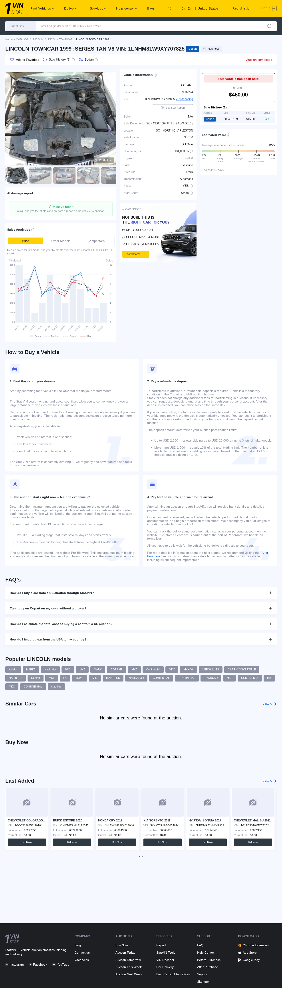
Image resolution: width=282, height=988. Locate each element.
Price (25, 241)
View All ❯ (269, 703)
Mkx (94, 678)
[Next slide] (110, 115)
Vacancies (82, 960)
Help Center (205, 952)
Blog (150, 8)
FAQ (200, 945)
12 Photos (105, 160)
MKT (51, 678)
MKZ (82, 669)
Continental (153, 669)
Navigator (50, 669)
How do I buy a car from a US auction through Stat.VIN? (52, 593)
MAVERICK (113, 678)
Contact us (82, 952)
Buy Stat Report (175, 107)
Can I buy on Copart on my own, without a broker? (48, 608)
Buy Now (121, 945)
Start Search (133, 254)
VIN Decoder (165, 960)
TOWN (79, 678)
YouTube (63, 964)
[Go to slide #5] (112, 175)
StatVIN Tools (165, 952)
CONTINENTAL (33, 686)
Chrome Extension (256, 945)
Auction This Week (128, 967)
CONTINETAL (187, 678)
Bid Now (27, 842)
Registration (242, 8)
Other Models (60, 241)
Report (161, 945)
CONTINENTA (249, 678)
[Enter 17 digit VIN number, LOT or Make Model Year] (269, 26)
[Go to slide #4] (88, 175)
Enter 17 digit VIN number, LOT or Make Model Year (70, 26)
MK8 (229, 678)
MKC (12, 686)
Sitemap (203, 981)
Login (266, 8)
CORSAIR (117, 669)
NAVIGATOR (136, 678)
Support (202, 974)
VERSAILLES (211, 669)
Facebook (40, 964)
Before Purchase (209, 960)
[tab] (139, 856)
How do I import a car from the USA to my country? (48, 639)
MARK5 (31, 669)
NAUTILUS (15, 678)
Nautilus (56, 686)
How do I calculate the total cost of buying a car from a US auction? (61, 624)
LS (65, 678)
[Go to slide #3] (64, 175)
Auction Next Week (128, 974)
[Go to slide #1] (16, 175)
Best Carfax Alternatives (173, 974)
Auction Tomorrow (128, 960)
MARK (98, 669)
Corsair (35, 678)
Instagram (17, 964)
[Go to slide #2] (40, 175)
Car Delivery (165, 967)
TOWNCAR (211, 678)
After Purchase (207, 967)
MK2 (68, 669)
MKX (172, 669)
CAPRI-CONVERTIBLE (242, 669)
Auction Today (125, 952)
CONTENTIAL (161, 678)
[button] (20, 26)
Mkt (269, 678)
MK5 (134, 669)
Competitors (96, 241)
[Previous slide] (12, 115)
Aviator (13, 669)
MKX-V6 (189, 669)
